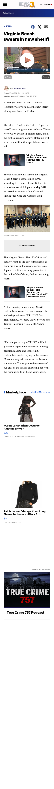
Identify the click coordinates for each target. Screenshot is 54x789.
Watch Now (45, 5)
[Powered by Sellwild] (46, 569)
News (8, 26)
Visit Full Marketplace (40, 392)
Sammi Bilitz (20, 88)
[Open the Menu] (5, 4)
